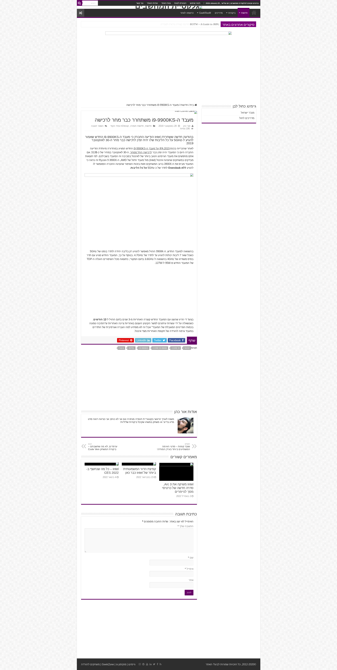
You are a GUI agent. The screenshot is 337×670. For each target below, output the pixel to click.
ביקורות (232, 13)
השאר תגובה (97, 126)
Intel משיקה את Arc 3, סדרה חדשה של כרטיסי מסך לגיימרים (177, 488)
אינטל (121, 348)
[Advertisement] (168, 75)
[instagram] (139, 664)
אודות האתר (152, 3)
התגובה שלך (185, 526)
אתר (191, 580)
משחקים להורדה (90, 664)
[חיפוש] (79, 3)
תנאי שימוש (195, 3)
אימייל (189, 568)
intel (131, 348)
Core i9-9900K (160, 348)
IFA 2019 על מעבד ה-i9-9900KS (152, 148)
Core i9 (176, 348)
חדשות (244, 13)
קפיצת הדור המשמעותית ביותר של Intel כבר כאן (139, 470)
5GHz (187, 348)
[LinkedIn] (150, 664)
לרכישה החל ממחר (141, 152)
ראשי (254, 12)
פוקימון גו (121, 664)
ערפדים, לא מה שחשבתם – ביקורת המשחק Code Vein (102, 447)
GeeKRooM (205, 13)
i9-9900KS (143, 348)
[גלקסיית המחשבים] (168, 7)
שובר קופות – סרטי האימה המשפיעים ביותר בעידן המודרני (173, 447)
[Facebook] (157, 664)
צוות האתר (166, 3)
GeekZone (108, 664)
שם (190, 557)
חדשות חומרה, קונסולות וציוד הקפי (127, 126)
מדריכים (219, 13)
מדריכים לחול (246, 118)
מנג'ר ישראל (247, 112)
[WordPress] (143, 664)
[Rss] (160, 664)
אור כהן (186, 126)
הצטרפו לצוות (180, 3)
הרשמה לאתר (187, 13)
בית (192, 104)
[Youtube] (147, 664)
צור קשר (139, 3)
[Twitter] (154, 664)
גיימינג (131, 664)
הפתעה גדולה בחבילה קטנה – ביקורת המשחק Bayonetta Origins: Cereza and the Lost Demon (169, 24)
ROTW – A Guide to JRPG (204, 24)
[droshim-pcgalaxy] (168, 40)
